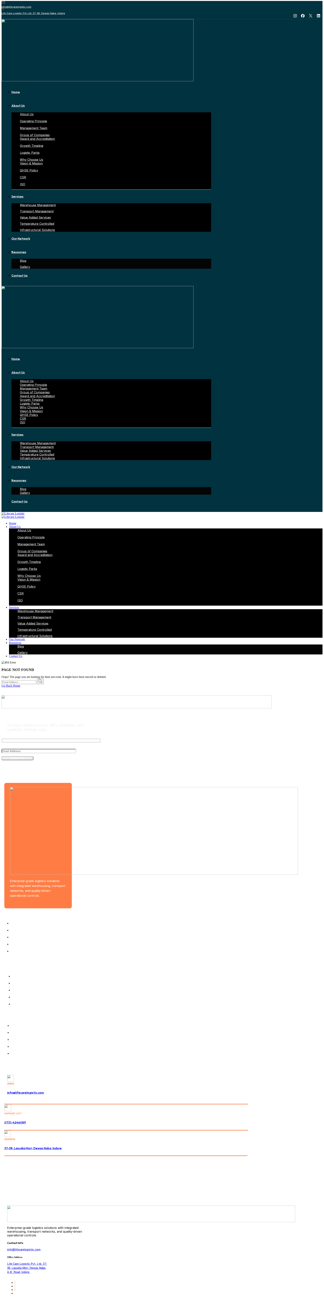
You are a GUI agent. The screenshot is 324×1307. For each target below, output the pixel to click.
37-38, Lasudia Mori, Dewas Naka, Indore (33, 1148)
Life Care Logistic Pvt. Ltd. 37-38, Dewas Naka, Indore (33, 13)
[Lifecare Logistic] (13, 513)
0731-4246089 (15, 1122)
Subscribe (17, 758)
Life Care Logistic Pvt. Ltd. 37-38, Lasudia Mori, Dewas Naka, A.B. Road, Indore (27, 1268)
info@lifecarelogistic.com (16, 6)
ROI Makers (240, 1185)
